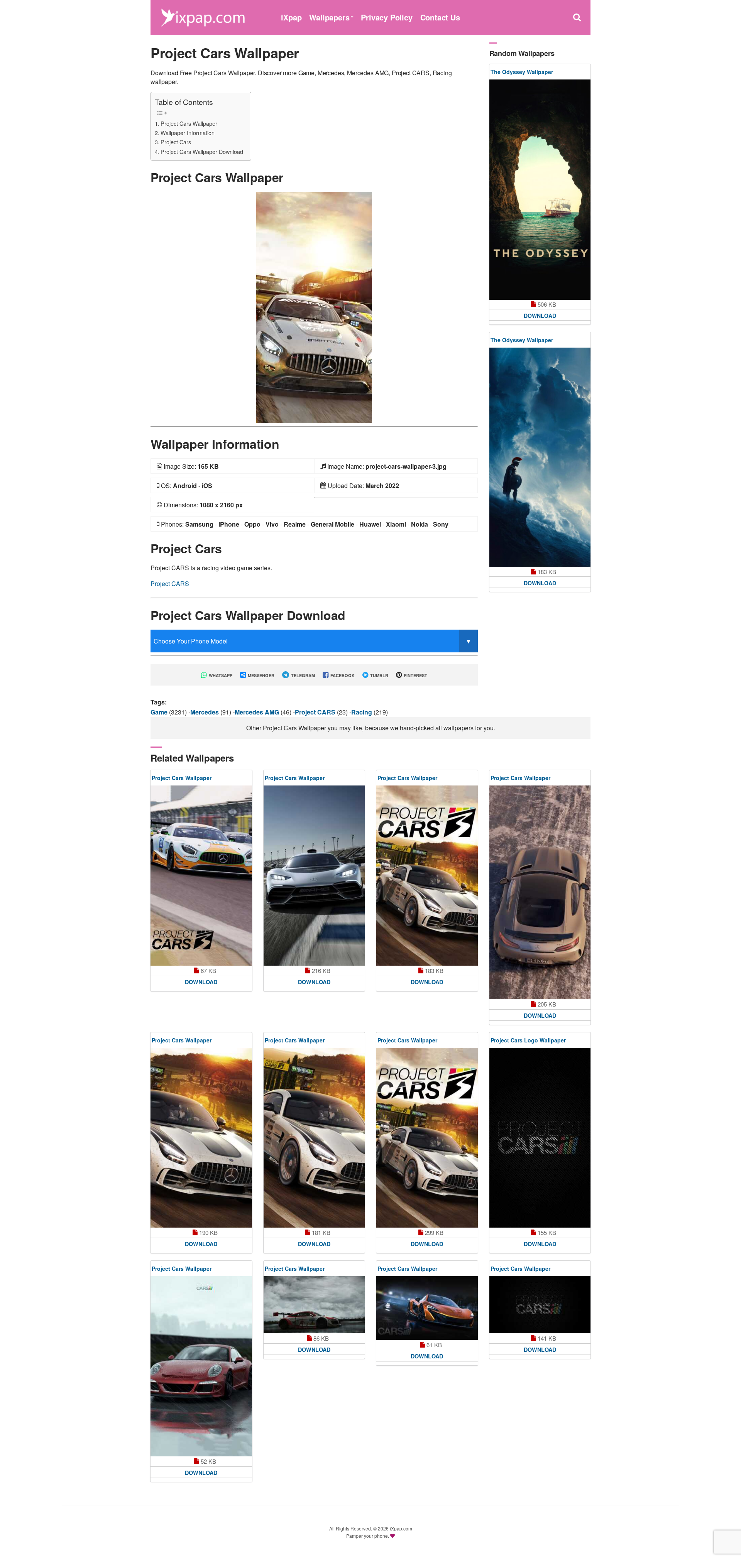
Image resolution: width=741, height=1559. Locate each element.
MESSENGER (260, 675)
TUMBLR (378, 675)
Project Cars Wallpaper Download (202, 151)
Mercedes (205, 712)
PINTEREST (415, 675)
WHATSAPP (220, 675)
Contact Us (440, 17)
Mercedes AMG (258, 712)
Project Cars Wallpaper (189, 123)
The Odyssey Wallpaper (522, 72)
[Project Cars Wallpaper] (314, 306)
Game (160, 712)
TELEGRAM (302, 675)
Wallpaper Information (188, 132)
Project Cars (176, 142)
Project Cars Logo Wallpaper (528, 1040)
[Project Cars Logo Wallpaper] (540, 1138)
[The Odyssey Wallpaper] (540, 189)
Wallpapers (329, 17)
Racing (362, 712)
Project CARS (170, 583)
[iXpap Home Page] (202, 16)
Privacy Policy (386, 17)
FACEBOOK (342, 675)
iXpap (291, 17)
